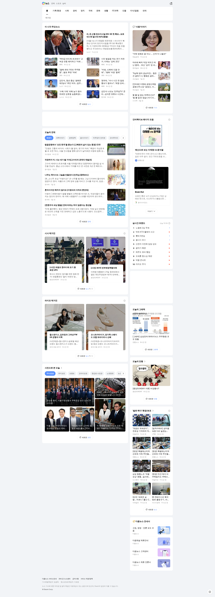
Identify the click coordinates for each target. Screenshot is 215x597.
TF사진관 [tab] (50, 373)
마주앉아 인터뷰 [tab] (99, 138)
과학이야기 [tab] (60, 138)
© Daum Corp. (47, 589)
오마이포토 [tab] (83, 373)
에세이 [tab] (49, 138)
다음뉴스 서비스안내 (49, 579)
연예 (53, 3)
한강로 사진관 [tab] (97, 373)
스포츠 (58, 3)
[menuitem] (47, 10)
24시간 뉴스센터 (64, 579)
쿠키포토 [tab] (61, 373)
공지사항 (75, 579)
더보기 (150, 211)
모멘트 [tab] (71, 373)
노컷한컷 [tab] (110, 373)
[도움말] (124, 233)
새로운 (86, 104)
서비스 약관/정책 (87, 579)
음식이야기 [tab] (84, 138)
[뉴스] (47, 3)
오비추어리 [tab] (114, 138)
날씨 (64, 3)
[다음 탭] (123, 138)
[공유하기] (171, 3)
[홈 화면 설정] (209, 591)
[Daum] (43, 3)
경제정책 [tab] (72, 138)
